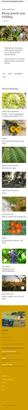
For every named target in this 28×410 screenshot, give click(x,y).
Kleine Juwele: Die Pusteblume (14, 217)
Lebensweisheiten (18, 73)
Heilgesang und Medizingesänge (8, 270)
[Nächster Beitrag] (14, 283)
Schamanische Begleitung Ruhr (12, 1)
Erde (4, 73)
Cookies (4, 382)
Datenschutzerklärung (7, 379)
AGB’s (3, 389)
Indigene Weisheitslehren (13, 111)
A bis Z (3, 266)
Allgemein (4, 9)
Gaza (4, 193)
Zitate (4, 76)
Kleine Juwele (11, 9)
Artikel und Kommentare (13, 165)
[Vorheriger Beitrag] (14, 256)
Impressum (5, 376)
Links (3, 386)
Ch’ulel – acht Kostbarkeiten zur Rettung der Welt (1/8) (13, 115)
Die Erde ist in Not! (9, 168)
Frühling (10, 73)
